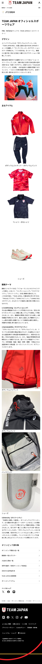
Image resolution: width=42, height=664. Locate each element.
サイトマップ (32, 624)
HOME (3, 601)
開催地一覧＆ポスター (9, 555)
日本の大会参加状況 (8, 571)
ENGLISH (22, 633)
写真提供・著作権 (32, 627)
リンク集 (24, 624)
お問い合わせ (16, 624)
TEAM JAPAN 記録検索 (9, 576)
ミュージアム (6, 633)
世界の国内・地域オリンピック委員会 (14, 566)
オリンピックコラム (8, 581)
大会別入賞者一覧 (7, 561)
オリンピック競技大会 (18, 601)
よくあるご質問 (6, 624)
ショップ (13, 633)
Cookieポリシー (20, 627)
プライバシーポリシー (8, 627)
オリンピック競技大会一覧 (10, 550)
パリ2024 (28, 601)
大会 (8, 601)
